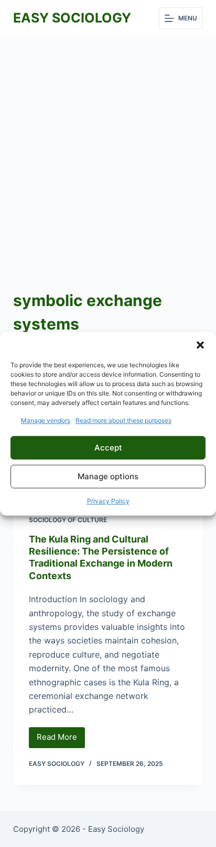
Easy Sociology (72, 18)
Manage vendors (45, 420)
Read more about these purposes (123, 420)
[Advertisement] (108, 149)
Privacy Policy (108, 501)
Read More (61, 740)
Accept (108, 448)
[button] (200, 345)
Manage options (108, 476)
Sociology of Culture (68, 520)
